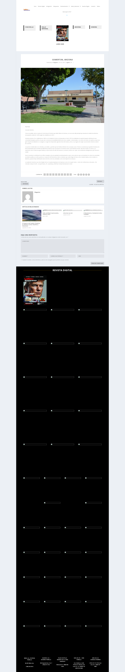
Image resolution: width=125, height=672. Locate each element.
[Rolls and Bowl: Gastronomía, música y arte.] (52, 210)
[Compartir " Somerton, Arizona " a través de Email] (67, 174)
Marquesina (56, 6)
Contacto (93, 6)
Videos (98, 6)
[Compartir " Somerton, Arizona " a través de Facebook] (44, 174)
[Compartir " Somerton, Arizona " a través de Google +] (50, 174)
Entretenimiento (64, 6)
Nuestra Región (85, 6)
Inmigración (49, 6)
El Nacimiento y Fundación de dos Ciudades (93, 213)
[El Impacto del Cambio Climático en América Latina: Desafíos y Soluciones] (31, 215)
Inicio (35, 6)
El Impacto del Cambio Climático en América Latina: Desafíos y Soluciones (31, 225)
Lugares (68, 62)
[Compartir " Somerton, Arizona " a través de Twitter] (47, 174)
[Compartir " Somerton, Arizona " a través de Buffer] (62, 174)
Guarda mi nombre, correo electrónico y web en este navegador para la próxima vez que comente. (46, 260)
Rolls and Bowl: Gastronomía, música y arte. (51, 213)
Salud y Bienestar (75, 6)
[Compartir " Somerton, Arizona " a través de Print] (70, 174)
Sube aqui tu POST (67, 11)
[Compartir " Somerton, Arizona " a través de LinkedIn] (59, 174)
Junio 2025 (60, 44)
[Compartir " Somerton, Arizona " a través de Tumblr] (53, 174)
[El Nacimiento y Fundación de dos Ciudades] (93, 210)
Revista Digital (41, 6)
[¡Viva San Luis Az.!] (72, 210)
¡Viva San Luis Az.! (68, 213)
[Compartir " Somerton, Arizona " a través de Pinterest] (56, 174)
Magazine (55, 62)
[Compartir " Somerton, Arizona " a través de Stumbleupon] (64, 174)
